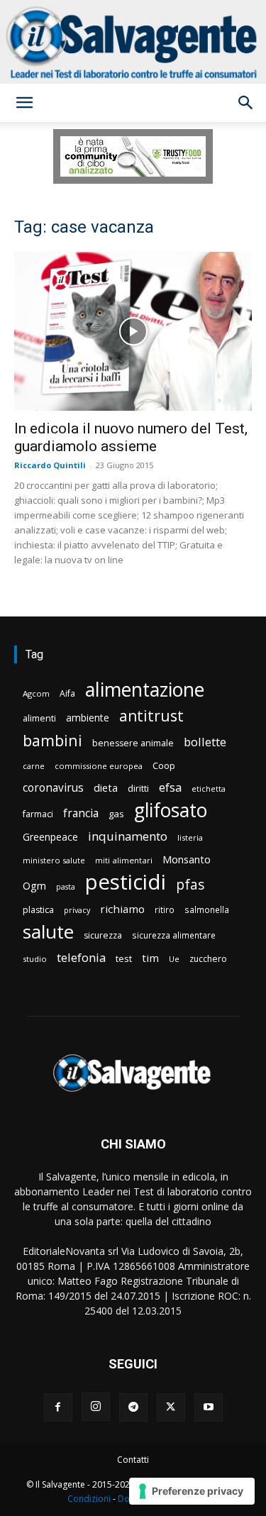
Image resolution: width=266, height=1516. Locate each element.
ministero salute (54, 860)
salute (48, 931)
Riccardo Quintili (50, 465)
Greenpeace (50, 836)
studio (35, 958)
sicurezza (103, 935)
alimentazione (144, 689)
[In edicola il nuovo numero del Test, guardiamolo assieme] (133, 331)
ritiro (164, 909)
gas (116, 813)
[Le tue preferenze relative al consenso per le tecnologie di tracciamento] (192, 1491)
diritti (138, 788)
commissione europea (99, 765)
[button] (24, 103)
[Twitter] (171, 1407)
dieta (106, 787)
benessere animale (133, 743)
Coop (164, 765)
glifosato (170, 810)
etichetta (209, 788)
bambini (52, 740)
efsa (170, 787)
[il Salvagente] (133, 42)
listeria (190, 837)
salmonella (206, 909)
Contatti (133, 1460)
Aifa (67, 693)
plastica (38, 910)
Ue (174, 958)
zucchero (208, 959)
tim (150, 958)
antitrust (151, 715)
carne (34, 765)
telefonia (81, 957)
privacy (77, 909)
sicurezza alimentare (174, 935)
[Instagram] (96, 1407)
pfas (190, 885)
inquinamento (127, 836)
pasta (65, 887)
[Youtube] (208, 1407)
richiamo (122, 909)
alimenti (39, 718)
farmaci (38, 814)
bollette (205, 741)
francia (81, 813)
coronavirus (53, 787)
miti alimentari (124, 860)
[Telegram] (133, 1407)
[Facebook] (58, 1407)
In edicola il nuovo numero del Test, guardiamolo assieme (131, 437)
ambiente (87, 717)
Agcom (36, 693)
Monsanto (186, 859)
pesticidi (125, 882)
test (124, 958)
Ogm (34, 885)
